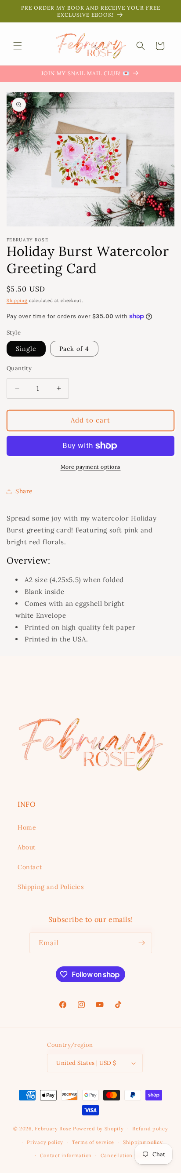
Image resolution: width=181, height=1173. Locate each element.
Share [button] (24, 491)
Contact (30, 867)
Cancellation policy (125, 1155)
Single (26, 349)
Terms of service (93, 1142)
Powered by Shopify (98, 1129)
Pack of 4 (74, 349)
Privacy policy (45, 1142)
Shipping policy (143, 1142)
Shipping (17, 300)
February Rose (53, 1129)
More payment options (91, 466)
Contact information (66, 1155)
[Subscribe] (142, 943)
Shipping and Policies (51, 887)
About (27, 847)
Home (27, 827)
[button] (17, 45)
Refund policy (150, 1129)
